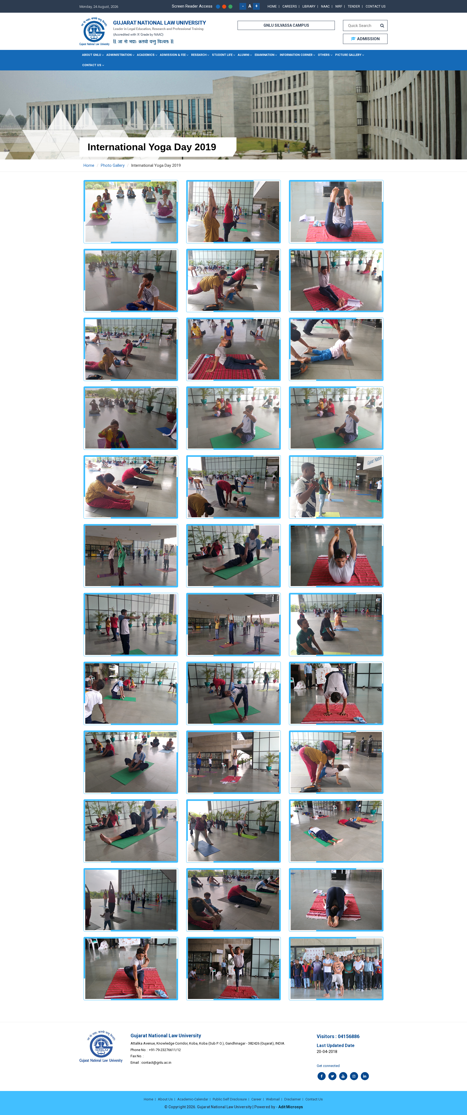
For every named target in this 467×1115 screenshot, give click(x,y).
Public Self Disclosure (230, 1099)
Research (198, 55)
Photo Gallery (113, 165)
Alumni (243, 55)
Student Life (222, 55)
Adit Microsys (290, 1107)
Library (308, 6)
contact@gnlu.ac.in (156, 1062)
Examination (264, 55)
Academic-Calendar (192, 1099)
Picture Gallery (348, 55)
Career (256, 1099)
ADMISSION (368, 38)
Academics (146, 55)
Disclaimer (292, 1099)
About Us (165, 1099)
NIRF (338, 6)
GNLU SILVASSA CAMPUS (286, 25)
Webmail (273, 1099)
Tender (354, 6)
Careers (289, 6)
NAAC (325, 6)
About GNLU (91, 55)
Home (272, 6)
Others (324, 55)
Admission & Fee (173, 55)
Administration (119, 55)
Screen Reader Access (192, 6)
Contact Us (375, 6)
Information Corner (296, 55)
